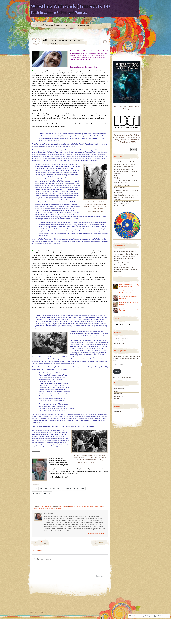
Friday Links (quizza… (126, 285)
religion (35, 508)
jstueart (62, 46)
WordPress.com (119, 399)
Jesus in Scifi (118, 341)
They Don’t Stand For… (126, 291)
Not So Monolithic (120, 188)
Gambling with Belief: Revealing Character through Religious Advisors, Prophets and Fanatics (126, 204)
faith (88, 506)
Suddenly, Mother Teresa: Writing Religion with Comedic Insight (124, 165)
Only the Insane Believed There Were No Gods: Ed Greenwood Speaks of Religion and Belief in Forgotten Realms (126, 257)
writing (48, 508)
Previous (44, 542)
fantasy (92, 506)
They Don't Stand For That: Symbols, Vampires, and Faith (125, 264)
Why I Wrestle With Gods (122, 185)
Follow (117, 371)
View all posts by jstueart (97, 533)
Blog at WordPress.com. (36, 612)
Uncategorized (119, 343)
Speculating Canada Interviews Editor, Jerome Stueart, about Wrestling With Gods (126, 197)
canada (66, 506)
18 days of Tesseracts (46, 506)
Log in (116, 391)
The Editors (68, 25)
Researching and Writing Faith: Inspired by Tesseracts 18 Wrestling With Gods (125, 171)
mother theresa (99, 506)
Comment (99, 576)
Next (95, 542)
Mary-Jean (122, 303)
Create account (119, 388)
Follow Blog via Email (120, 351)
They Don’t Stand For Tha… (129, 286)
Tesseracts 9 (41, 508)
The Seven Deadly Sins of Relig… (128, 310)
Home (35, 24)
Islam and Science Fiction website (125, 251)
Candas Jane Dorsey (75, 506)
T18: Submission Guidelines (50, 24)
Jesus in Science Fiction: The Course (126, 162)
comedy (84, 506)
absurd (61, 506)
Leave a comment (56, 508)
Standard (104, 41)
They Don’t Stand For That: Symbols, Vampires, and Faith (125, 181)
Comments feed (119, 396)
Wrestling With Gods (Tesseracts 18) (70, 6)
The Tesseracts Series (84, 25)
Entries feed (118, 394)
